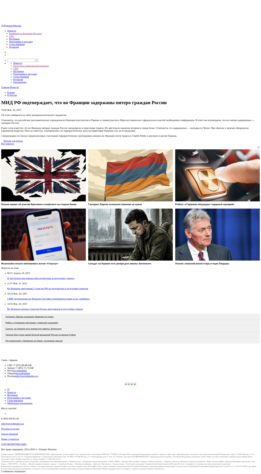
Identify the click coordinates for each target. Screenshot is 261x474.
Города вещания (9, 434)
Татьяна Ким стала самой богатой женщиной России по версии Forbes (40, 335)
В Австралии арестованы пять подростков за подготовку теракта (40, 278)
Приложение (20, 82)
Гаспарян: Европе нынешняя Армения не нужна (29, 316)
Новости (11, 31)
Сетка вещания (17, 44)
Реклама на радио (10, 429)
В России (12, 95)
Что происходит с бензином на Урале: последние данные (34, 341)
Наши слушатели (10, 439)
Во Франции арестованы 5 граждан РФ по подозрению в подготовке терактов (47, 288)
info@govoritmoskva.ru (26, 376)
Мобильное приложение (19, 403)
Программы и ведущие (21, 41)
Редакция (14, 47)
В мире (11, 92)
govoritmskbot (20, 370)
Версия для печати (13, 141)
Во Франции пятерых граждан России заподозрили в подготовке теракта (45, 309)
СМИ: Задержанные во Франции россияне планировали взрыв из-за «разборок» (48, 299)
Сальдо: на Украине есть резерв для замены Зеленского (33, 329)
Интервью (14, 39)
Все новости (7, 143)
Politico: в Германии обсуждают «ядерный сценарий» (31, 322)
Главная (5, 87)
